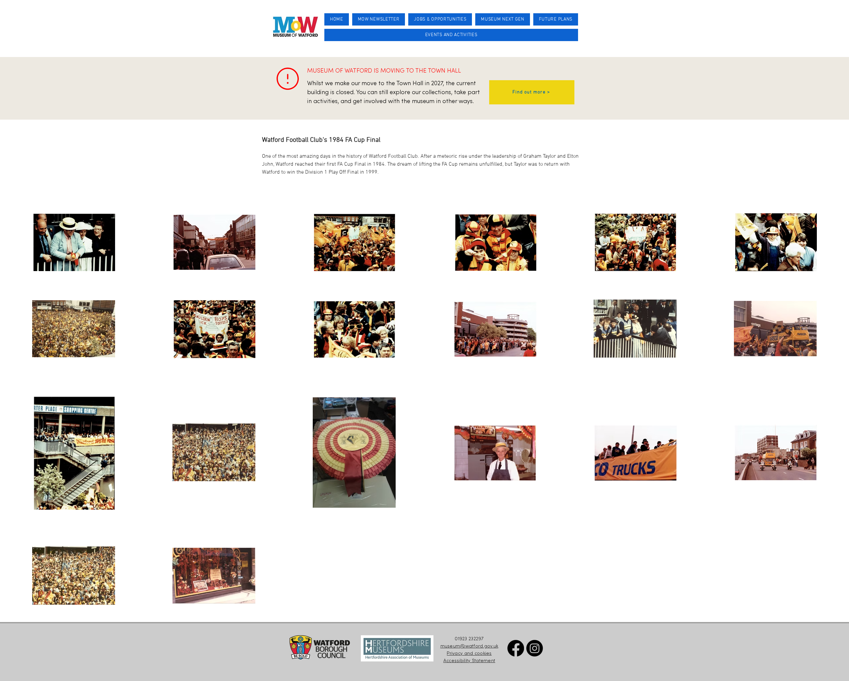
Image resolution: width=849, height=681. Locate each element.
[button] (451, 34)
